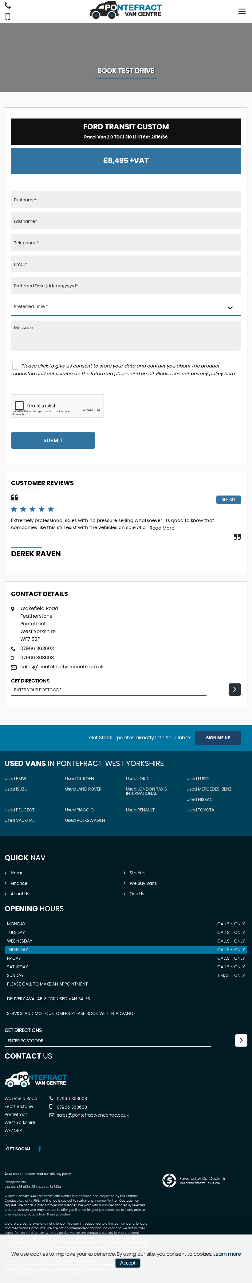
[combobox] (126, 307)
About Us (20, 894)
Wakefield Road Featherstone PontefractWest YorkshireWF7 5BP (39, 624)
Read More (162, 528)
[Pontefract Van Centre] (36, 1086)
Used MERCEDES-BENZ (209, 789)
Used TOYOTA (200, 810)
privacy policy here (212, 373)
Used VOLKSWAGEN (85, 820)
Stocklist (138, 873)
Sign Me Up (218, 738)
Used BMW (15, 779)
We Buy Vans (143, 883)
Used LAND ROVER (83, 789)
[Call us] (7, 6)
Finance (19, 883)
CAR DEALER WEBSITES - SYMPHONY (200, 1183)
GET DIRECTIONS (23, 1030)
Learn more (227, 1254)
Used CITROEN (79, 779)
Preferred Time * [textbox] (31, 307)
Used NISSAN (200, 800)
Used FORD (137, 779)
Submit (53, 440)
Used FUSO (198, 779)
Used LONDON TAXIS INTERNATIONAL (146, 791)
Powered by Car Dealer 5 (202, 1178)
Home (17, 873)
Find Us (137, 894)
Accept (127, 1263)
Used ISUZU (16, 789)
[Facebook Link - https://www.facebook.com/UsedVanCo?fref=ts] (39, 1149)
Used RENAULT (140, 810)
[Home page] (126, 10)
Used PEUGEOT (19, 810)
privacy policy (60, 1174)
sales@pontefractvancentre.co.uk (61, 666)
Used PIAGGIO (79, 810)
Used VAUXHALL (20, 820)
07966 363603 (37, 648)
